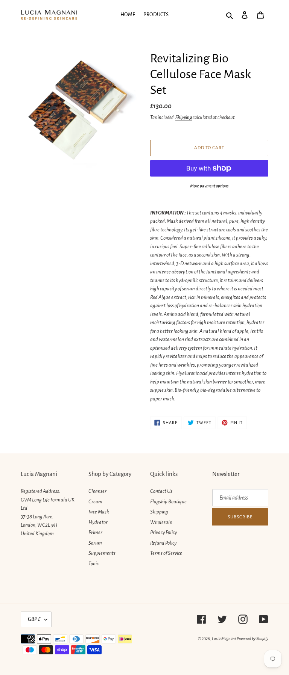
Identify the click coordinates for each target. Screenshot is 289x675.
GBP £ (34, 619)
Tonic (93, 563)
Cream (95, 501)
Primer (95, 532)
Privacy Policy (163, 532)
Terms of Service (166, 553)
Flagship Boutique (168, 501)
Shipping (183, 117)
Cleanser (97, 491)
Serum (95, 543)
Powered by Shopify (252, 638)
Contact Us (161, 491)
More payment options (209, 186)
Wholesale (161, 522)
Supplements (102, 553)
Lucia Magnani (224, 638)
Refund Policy (163, 543)
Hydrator (98, 522)
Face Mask (98, 512)
